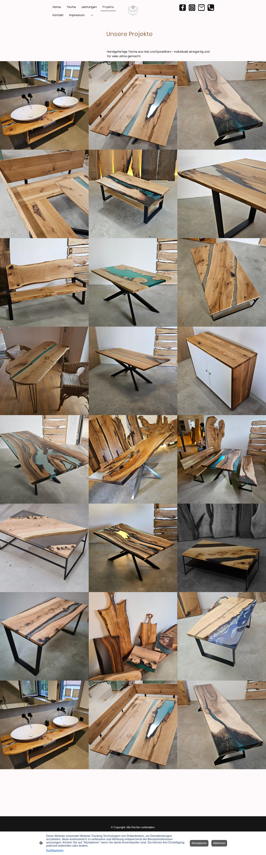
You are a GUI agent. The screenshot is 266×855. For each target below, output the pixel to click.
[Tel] (211, 7)
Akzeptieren (199, 843)
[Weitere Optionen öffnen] (92, 15)
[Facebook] (182, 7)
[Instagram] (192, 7)
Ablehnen (219, 843)
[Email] (201, 7)
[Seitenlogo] (133, 11)
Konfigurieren (55, 850)
